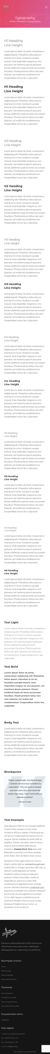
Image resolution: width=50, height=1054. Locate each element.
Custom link (10, 829)
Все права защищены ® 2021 (25, 1052)
